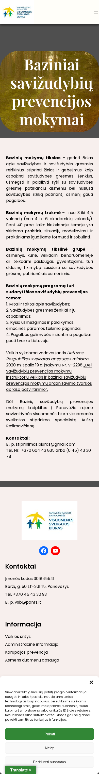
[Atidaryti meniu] (96, 12)
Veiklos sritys (18, 636)
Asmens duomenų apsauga (32, 660)
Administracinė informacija (31, 644)
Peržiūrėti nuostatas (49, 762)
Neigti (49, 748)
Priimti (49, 734)
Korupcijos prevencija (26, 652)
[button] (91, 682)
